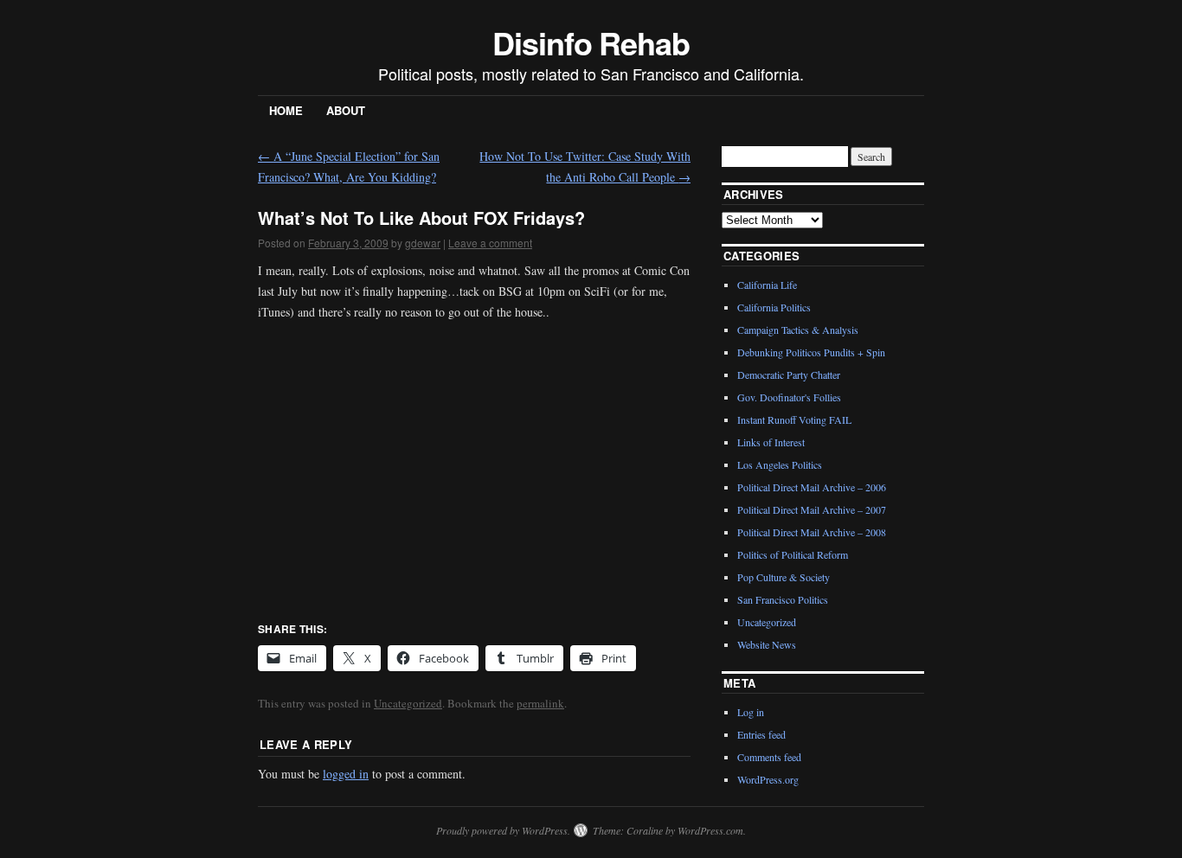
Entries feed (761, 734)
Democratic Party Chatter (788, 374)
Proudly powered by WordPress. (503, 830)
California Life (767, 284)
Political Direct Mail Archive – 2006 (811, 487)
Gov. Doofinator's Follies (789, 397)
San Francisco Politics (782, 599)
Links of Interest (771, 442)
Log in (750, 712)
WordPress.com (710, 830)
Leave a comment (490, 242)
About (345, 110)
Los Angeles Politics (779, 464)
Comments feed (769, 757)
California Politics (774, 307)
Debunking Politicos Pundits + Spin (811, 352)
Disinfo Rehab (591, 42)
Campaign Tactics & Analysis (797, 329)
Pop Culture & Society (783, 577)
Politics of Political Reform (792, 554)
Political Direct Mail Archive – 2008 (811, 532)
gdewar (422, 242)
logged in (346, 773)
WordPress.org (768, 779)
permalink (540, 703)
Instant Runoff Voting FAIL (794, 419)
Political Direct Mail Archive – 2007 (811, 509)
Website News (766, 644)
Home (286, 110)
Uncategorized (408, 703)
